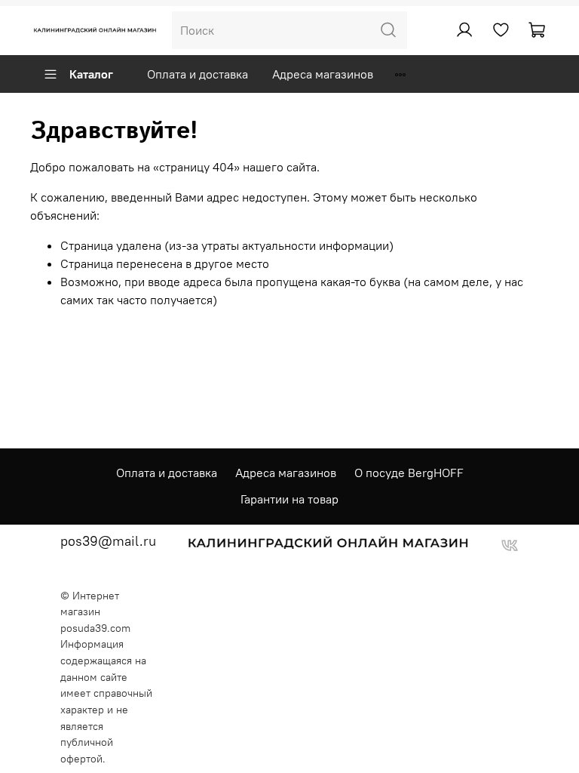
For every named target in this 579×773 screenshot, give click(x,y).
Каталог (91, 74)
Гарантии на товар (289, 499)
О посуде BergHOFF (409, 472)
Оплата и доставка (197, 74)
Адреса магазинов (322, 74)
